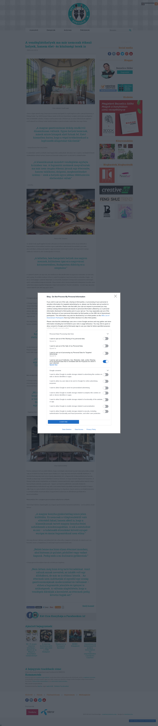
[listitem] (79, 334)
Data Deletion (66, 429)
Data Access (79, 429)
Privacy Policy (91, 429)
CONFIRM (63, 422)
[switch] (105, 338)
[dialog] (79, 363)
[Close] (116, 297)
